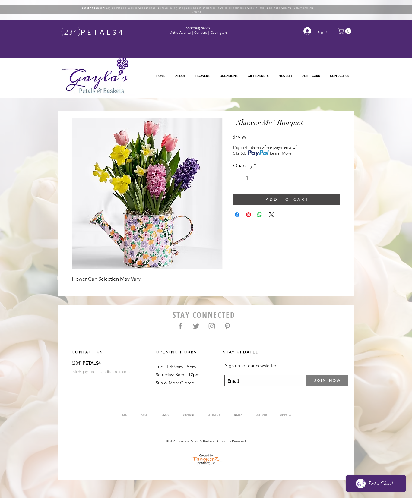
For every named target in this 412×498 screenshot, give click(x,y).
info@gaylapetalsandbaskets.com (101, 371)
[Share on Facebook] (237, 214)
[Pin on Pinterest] (248, 214)
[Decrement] (238, 178)
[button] (202, 76)
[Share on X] (271, 214)
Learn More (281, 153)
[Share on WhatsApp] (260, 214)
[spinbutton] (247, 178)
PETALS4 (92, 363)
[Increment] (255, 178)
